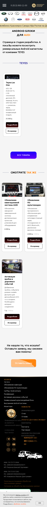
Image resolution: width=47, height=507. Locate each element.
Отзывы (25, 416)
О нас (24, 413)
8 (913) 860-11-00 (19, 5)
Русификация (9, 394)
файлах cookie (20, 504)
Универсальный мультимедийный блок (19, 400)
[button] (23, 363)
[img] (8, 439)
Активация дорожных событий (16, 397)
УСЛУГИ (7, 380)
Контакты (25, 427)
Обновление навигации (13, 385)
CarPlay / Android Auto (12, 391)
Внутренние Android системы (15, 403)
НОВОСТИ (26, 407)
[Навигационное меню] (4, 5)
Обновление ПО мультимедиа (15, 388)
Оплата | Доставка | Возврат (34, 420)
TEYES (7, 382)
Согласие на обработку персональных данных (22, 486)
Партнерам (26, 430)
